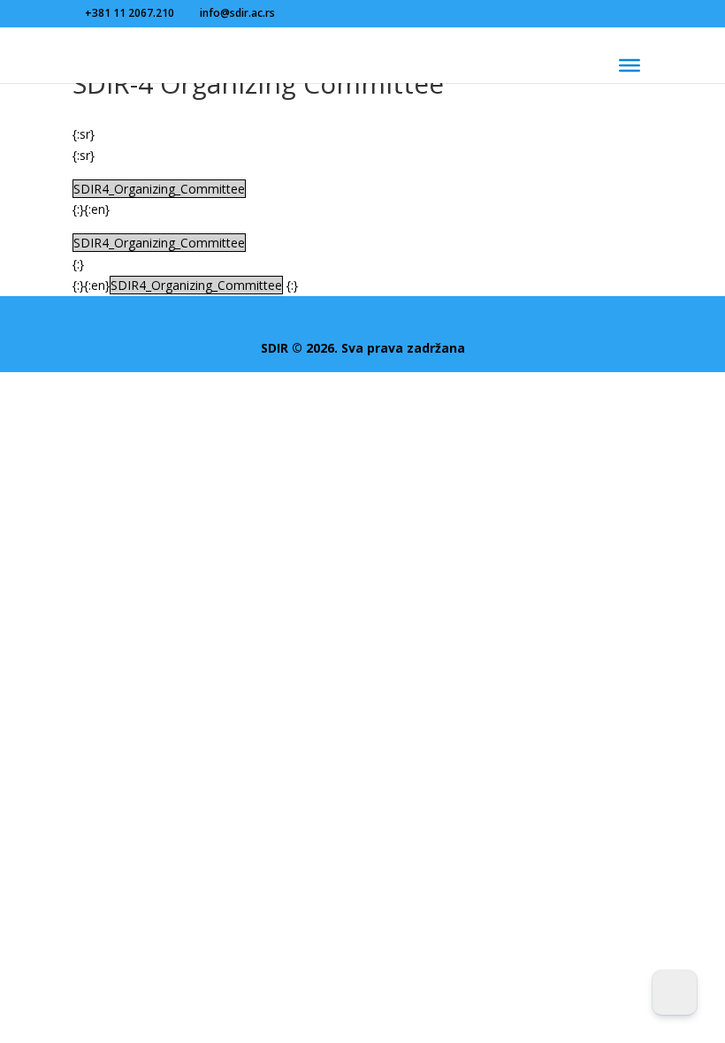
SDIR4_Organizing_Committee (159, 188)
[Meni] (629, 65)
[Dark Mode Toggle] (674, 992)
